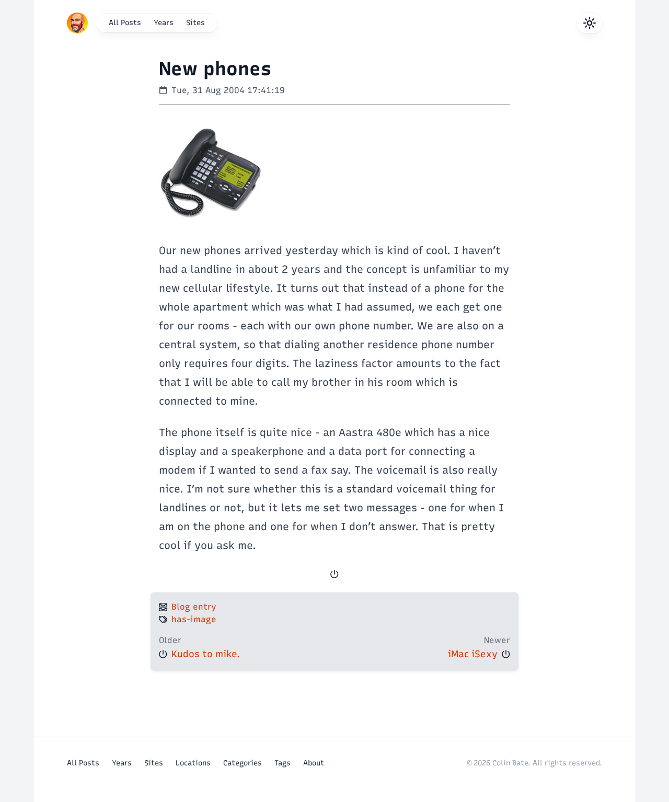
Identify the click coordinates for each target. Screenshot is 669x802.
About (313, 763)
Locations (193, 763)
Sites (195, 22)
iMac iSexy (473, 654)
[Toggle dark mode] (589, 23)
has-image (193, 619)
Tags (282, 763)
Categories (242, 763)
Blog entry (193, 607)
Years (164, 22)
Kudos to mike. (205, 654)
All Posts (125, 22)
